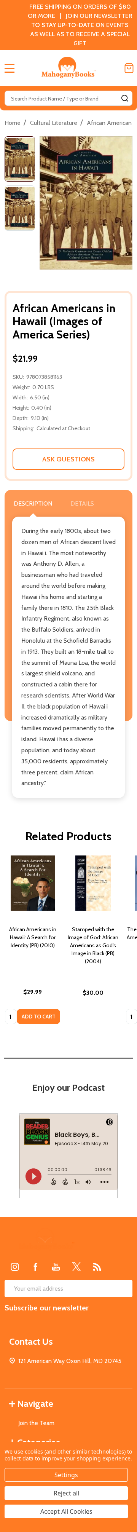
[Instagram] (15, 1266)
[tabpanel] (32, 942)
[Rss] (97, 1266)
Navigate (35, 1403)
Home (13, 122)
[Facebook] (35, 1266)
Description (33, 503)
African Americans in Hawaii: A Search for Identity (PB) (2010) (32, 937)
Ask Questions (68, 459)
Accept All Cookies (66, 1511)
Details (82, 503)
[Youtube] (56, 1266)
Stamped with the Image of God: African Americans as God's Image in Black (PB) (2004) (93, 945)
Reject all (66, 1493)
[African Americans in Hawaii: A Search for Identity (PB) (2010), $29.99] (32, 883)
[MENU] (9, 68)
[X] (76, 1266)
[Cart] (129, 68)
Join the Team (36, 1423)
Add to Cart (39, 1016)
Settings (66, 1475)
